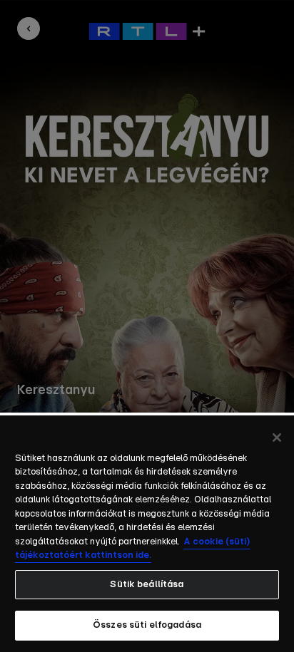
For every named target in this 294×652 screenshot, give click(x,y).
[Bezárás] (277, 437)
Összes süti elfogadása (147, 625)
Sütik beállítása (146, 584)
